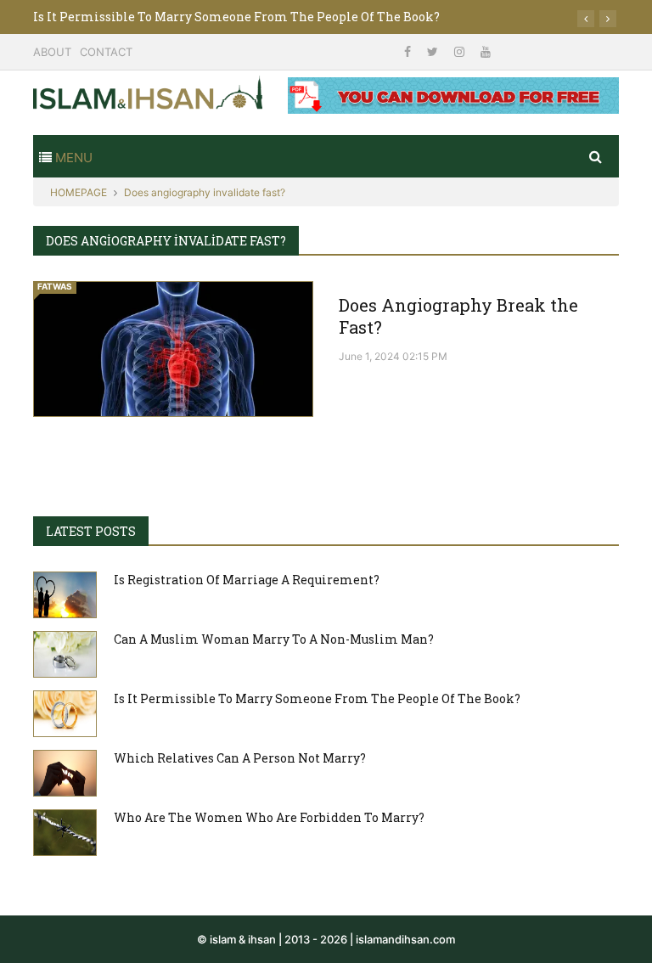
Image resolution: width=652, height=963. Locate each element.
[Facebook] (409, 51)
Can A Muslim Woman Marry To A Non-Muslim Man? (274, 639)
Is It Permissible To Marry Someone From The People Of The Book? (236, 16)
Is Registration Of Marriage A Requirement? (246, 580)
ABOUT (52, 52)
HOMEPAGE (78, 192)
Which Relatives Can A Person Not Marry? (240, 758)
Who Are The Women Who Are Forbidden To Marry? (269, 817)
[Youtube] (486, 51)
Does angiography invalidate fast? (204, 192)
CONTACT (106, 52)
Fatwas (54, 286)
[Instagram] (461, 51)
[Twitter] (434, 51)
